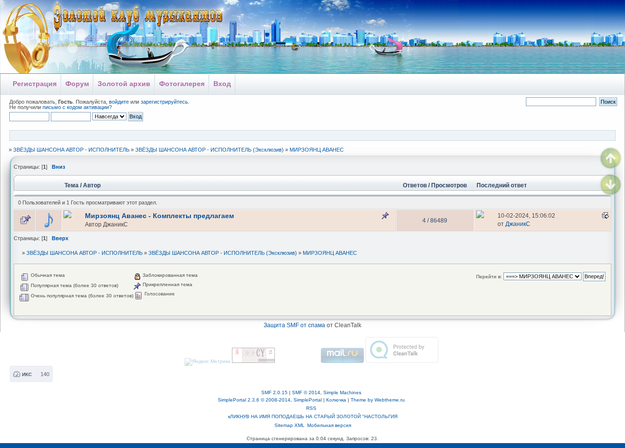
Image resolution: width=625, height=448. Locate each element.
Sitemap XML (289, 425)
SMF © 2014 (306, 392)
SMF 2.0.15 (274, 392)
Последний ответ (502, 185)
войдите (119, 102)
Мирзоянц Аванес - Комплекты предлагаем (159, 216)
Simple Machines (342, 392)
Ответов (415, 185)
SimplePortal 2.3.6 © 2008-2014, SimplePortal (270, 400)
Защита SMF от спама (294, 325)
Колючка (336, 400)
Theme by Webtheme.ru (378, 400)
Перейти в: (489, 276)
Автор (92, 185)
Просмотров (449, 185)
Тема (71, 185)
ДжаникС (115, 224)
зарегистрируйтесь (164, 102)
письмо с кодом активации (75, 107)
